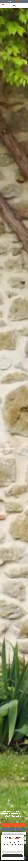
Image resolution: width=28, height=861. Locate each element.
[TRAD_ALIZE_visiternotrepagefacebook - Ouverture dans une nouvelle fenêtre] (8, 1)
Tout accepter (13, 855)
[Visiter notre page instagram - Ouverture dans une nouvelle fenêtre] (10, 1)
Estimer (14, 829)
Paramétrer (13, 852)
